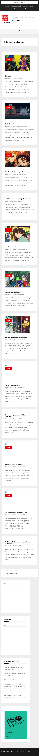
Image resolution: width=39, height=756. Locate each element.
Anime (8, 59)
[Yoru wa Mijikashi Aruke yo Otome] (17, 499)
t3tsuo (7, 201)
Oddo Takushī (9, 124)
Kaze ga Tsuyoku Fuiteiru (13, 292)
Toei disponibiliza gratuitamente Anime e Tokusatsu (18, 542)
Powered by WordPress (7, 751)
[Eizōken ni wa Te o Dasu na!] (17, 451)
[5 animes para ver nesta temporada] (17, 324)
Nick (5, 684)
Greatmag (22, 751)
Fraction (15, 680)
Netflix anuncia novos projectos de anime (18, 199)
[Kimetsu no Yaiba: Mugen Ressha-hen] (17, 159)
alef (5, 695)
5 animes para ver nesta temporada (16, 337)
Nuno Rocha (8, 78)
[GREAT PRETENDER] (17, 234)
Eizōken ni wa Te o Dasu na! (13, 464)
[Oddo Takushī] (17, 111)
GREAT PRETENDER (12, 246)
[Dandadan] (17, 63)
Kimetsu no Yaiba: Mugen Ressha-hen (17, 172)
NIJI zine (16, 20)
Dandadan (8, 76)
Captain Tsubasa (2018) (12, 385)
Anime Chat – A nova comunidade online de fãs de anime (14, 685)
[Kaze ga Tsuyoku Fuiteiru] (17, 279)
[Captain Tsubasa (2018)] (17, 372)
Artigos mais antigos (10, 573)
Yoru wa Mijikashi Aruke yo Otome (16, 512)
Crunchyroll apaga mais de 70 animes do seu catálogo (19, 415)
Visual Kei (13, 691)
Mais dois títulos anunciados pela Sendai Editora (19, 6)
